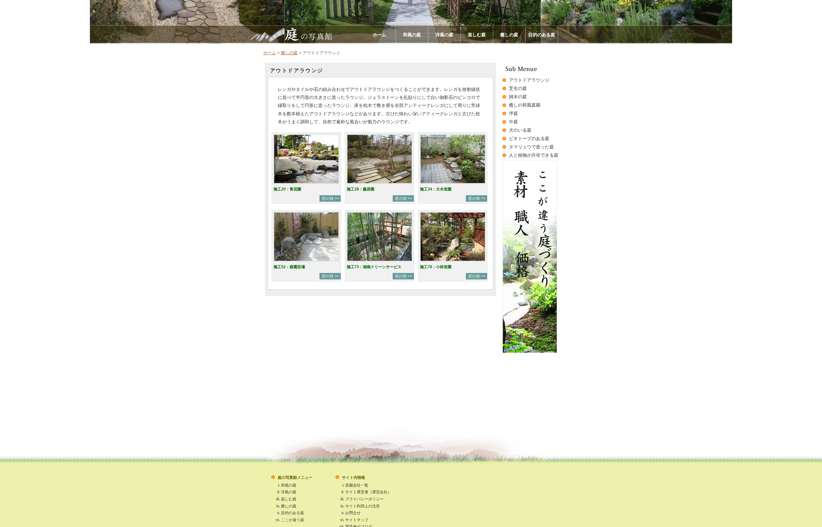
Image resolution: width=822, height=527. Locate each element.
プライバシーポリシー (364, 499)
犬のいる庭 (520, 130)
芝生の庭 (518, 88)
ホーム (379, 34)
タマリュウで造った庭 (531, 146)
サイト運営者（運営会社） (368, 492)
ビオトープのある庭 (529, 138)
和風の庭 (412, 34)
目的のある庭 (541, 34)
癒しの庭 (509, 34)
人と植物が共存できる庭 (533, 155)
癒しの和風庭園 (524, 105)
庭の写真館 (317, 34)
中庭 (513, 121)
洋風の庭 (444, 34)
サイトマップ (356, 520)
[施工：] (306, 184)
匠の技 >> (330, 198)
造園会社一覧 (356, 485)
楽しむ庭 (477, 34)
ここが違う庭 (292, 520)
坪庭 (513, 113)
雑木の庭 (518, 96)
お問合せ (353, 513)
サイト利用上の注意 (362, 506)
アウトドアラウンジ (529, 80)
